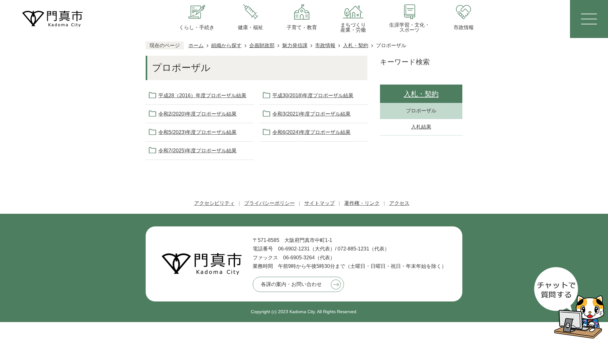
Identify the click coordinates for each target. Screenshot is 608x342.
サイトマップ (319, 203)
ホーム (196, 45)
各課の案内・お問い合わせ (291, 284)
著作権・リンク (362, 203)
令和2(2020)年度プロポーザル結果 (197, 114)
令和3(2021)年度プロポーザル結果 (311, 114)
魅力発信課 (294, 45)
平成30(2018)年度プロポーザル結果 (312, 95)
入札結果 (421, 127)
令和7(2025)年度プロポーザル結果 (197, 150)
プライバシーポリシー (269, 203)
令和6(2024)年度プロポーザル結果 (311, 132)
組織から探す (226, 45)
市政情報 (325, 45)
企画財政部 (262, 45)
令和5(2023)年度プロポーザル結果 (197, 132)
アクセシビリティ (214, 203)
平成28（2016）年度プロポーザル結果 (202, 95)
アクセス (399, 203)
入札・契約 (355, 45)
